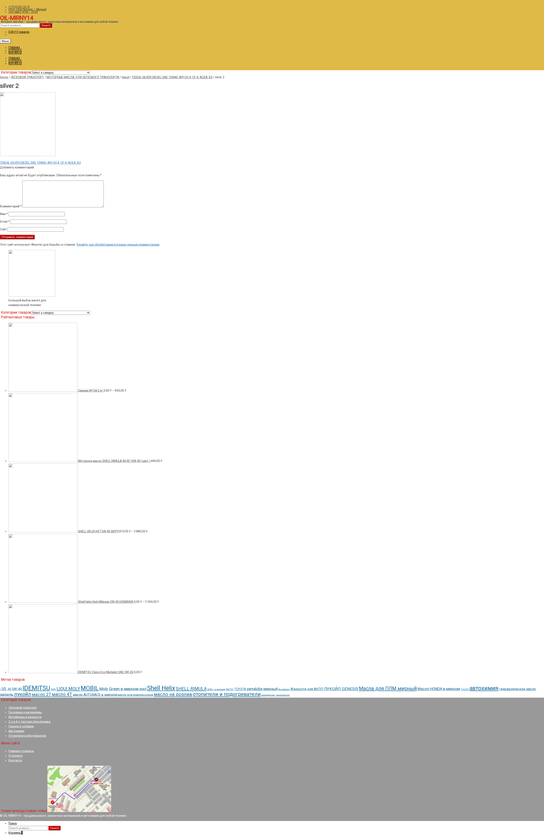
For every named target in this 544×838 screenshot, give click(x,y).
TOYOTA (240, 689)
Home (4, 77)
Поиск (12, 823)
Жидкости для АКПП (306, 689)
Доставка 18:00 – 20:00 (23, 12)
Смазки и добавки (21, 726)
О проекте (15, 755)
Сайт (3, 229)
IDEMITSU (36, 688)
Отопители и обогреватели (27, 735)
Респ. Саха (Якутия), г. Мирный (27, 9)
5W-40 (17, 689)
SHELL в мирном (216, 689)
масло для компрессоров (135, 695)
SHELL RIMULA (191, 688)
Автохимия (16, 731)
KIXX (53, 689)
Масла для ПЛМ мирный (388, 688)
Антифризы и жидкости (25, 717)
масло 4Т (62, 694)
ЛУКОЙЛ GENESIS (341, 688)
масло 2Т (41, 694)
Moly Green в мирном (119, 688)
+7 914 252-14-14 (18, 7)
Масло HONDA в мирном (439, 689)
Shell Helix (161, 688)
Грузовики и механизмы (25, 712)
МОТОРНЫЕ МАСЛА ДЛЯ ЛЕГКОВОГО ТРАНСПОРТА (83, 77)
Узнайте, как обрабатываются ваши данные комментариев (117, 244)
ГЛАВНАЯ (14, 47)
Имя (4, 214)
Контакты (15, 760)
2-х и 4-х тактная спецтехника (29, 721)
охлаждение (268, 695)
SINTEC (230, 689)
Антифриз (284, 689)
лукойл (22, 694)
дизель (6, 694)
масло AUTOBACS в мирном (95, 695)
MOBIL (90, 688)
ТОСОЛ (465, 689)
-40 (9, 689)
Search (46, 25)
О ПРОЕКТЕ (15, 50)
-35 (3, 688)
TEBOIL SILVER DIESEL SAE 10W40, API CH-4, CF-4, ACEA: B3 (172, 77)
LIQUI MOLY (68, 688)
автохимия (484, 688)
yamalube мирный (262, 689)
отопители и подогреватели (227, 694)
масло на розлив (173, 694)
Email (5, 221)
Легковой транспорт (22, 707)
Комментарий (11, 206)
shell (142, 689)
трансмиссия (282, 695)
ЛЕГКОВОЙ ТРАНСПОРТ (27, 77)
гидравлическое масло (517, 689)
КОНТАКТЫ (15, 52)
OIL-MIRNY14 (16, 17)
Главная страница (21, 751)
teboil (125, 77)
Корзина (15, 832)
